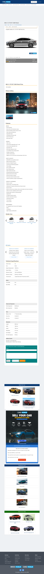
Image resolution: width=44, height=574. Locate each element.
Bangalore (16, 560)
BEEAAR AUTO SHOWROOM (13, 248)
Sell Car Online (4, 4)
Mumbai (16, 556)
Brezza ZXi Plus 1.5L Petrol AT (11, 223)
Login (40, 1)
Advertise (36, 560)
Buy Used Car (10, 4)
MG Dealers (8, 245)
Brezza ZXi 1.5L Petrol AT (21, 222)
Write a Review (34, 61)
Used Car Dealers (22, 4)
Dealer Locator (27, 560)
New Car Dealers (33, 4)
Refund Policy (39, 556)
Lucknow (18, 563)
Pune (19, 556)
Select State (34, 1)
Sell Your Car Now (22, 459)
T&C (35, 561)
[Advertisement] (22, 13)
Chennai (16, 558)
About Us (36, 558)
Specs (10, 26)
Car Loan (6, 560)
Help (35, 556)
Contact (39, 558)
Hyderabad (16, 561)
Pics (7, 26)
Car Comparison (27, 558)
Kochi (19, 558)
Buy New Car (28, 4)
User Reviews (14, 26)
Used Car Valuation (8, 563)
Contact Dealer (13, 257)
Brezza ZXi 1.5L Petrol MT (31, 223)
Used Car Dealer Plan (16, 4)
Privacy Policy (39, 561)
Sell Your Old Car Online (22, 443)
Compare (33, 59)
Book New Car (27, 556)
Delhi (15, 563)
